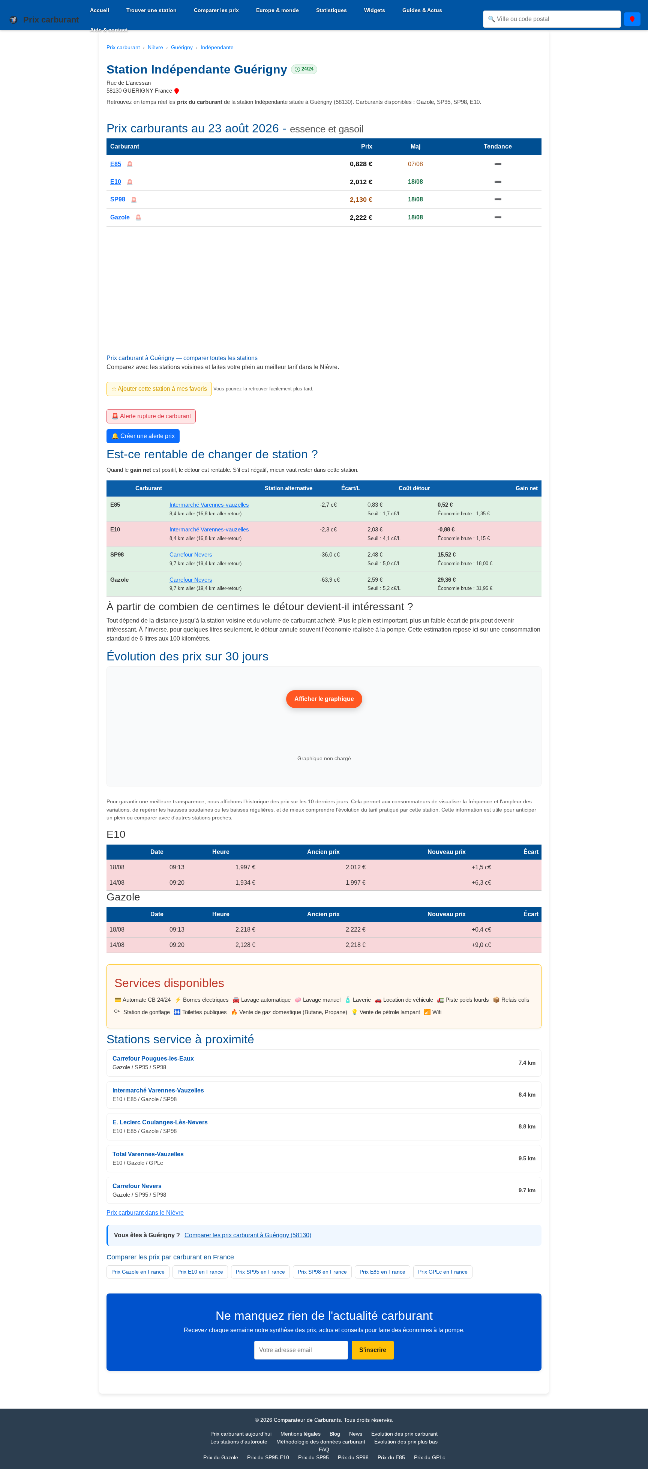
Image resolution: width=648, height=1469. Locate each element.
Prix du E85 (391, 1457)
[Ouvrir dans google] (177, 90)
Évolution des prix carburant (404, 1434)
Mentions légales (300, 1434)
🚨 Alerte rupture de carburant (151, 416)
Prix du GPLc (429, 1457)
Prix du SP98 (353, 1457)
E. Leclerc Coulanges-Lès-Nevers (160, 1122)
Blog (335, 1434)
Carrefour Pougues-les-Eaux (153, 1058)
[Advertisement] (324, 299)
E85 (115, 164)
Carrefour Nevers (191, 554)
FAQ (324, 1449)
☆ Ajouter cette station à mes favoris (159, 389)
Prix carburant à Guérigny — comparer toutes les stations (182, 358)
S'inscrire (372, 1350)
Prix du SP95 (313, 1457)
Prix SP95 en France (260, 1272)
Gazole (120, 217)
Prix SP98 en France (322, 1272)
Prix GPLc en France (443, 1272)
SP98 (117, 200)
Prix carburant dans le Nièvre (145, 1212)
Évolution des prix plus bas (406, 1442)
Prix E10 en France (200, 1272)
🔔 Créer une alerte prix (143, 436)
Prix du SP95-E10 (268, 1457)
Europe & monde (277, 10)
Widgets (374, 10)
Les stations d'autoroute (238, 1442)
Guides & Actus (422, 10)
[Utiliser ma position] (632, 19)
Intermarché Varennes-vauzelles (209, 504)
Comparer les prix (216, 10)
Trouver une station (151, 10)
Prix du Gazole (220, 1457)
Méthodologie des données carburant (320, 1442)
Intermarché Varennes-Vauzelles (158, 1090)
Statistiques (331, 10)
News (355, 1434)
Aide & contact (109, 30)
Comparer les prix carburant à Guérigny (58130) (247, 1235)
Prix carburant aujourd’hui (241, 1434)
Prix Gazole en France (138, 1272)
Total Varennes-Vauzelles (148, 1154)
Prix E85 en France (382, 1272)
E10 (115, 182)
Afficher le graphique (324, 699)
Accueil (99, 10)
